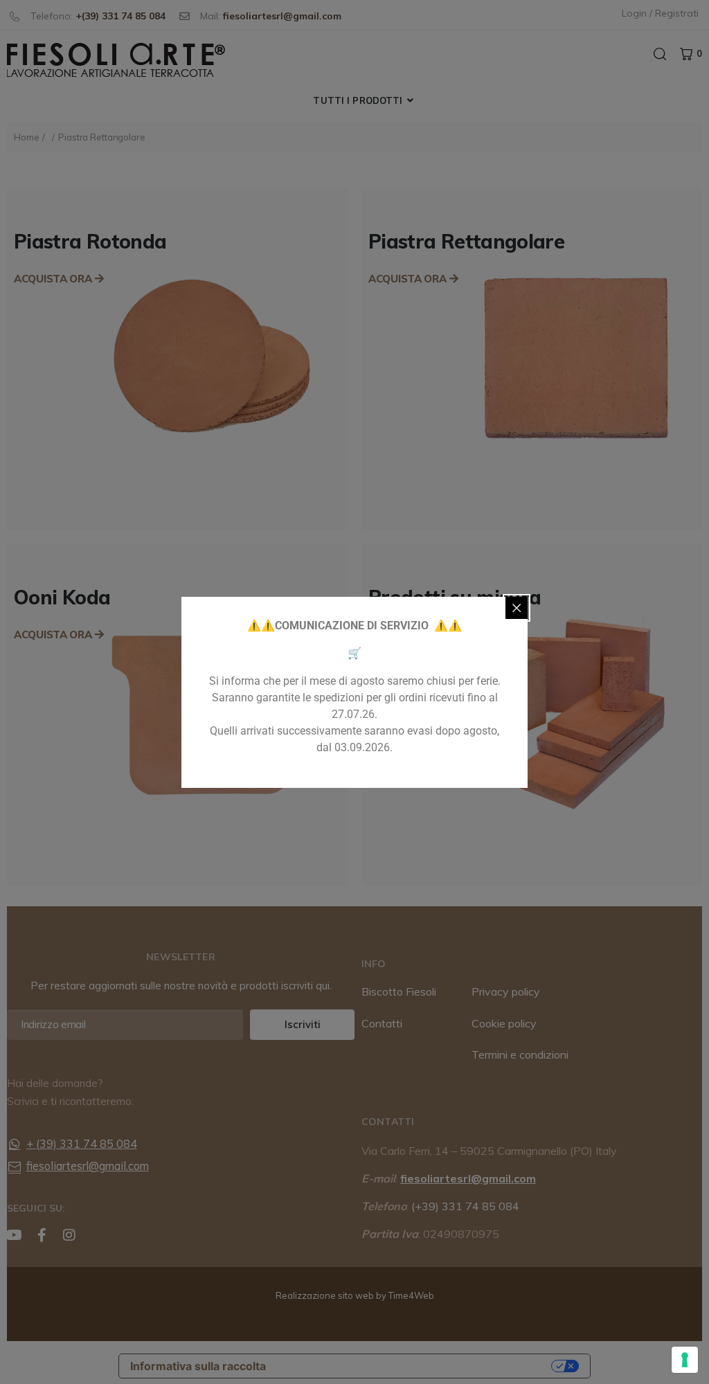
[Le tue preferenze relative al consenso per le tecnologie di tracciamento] (685, 1360)
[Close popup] (516, 608)
